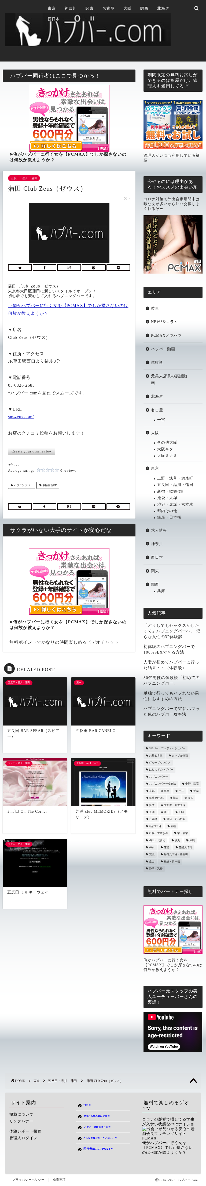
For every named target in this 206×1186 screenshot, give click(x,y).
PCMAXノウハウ (166, 335)
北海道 (163, 8)
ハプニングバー (23, 485)
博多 (175, 798)
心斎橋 (153, 819)
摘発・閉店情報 (176, 819)
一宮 (161, 420)
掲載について (21, 1114)
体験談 (157, 362)
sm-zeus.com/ (21, 416)
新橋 (173, 826)
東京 (52, 8)
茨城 (151, 854)
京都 (151, 790)
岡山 (166, 812)
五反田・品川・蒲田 (24, 178)
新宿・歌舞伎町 (171, 491)
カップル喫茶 (180, 755)
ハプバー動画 (163, 349)
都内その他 (167, 511)
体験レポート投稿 (25, 1131)
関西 (144, 8)
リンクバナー (21, 1121)
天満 (151, 812)
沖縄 (192, 840)
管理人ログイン (23, 1138)
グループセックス (160, 762)
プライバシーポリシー (28, 1179)
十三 (181, 790)
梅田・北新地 (157, 840)
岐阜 (155, 308)
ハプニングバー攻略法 (162, 783)
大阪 (127, 8)
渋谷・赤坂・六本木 (175, 504)
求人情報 (159, 530)
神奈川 (71, 8)
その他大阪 (167, 442)
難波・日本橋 (172, 861)
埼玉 (190, 798)
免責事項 (59, 1179)
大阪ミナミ (167, 456)
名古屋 (108, 8)
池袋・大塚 (167, 498)
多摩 (151, 805)
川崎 (181, 812)
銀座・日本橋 (169, 517)
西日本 (54, 19)
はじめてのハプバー (161, 769)
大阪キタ (165, 449)
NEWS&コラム (164, 322)
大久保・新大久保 (174, 805)
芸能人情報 (185, 847)
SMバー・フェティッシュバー (167, 748)
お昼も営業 (156, 755)
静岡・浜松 (156, 868)
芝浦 (166, 847)
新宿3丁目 (155, 826)
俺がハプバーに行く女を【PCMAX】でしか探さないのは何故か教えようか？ (173, 965)
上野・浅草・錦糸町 (175, 478)
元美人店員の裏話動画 (169, 379)
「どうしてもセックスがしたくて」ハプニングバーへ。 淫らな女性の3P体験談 (172, 631)
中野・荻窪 (192, 783)
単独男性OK (49, 485)
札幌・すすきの (158, 833)
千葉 (196, 790)
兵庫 (161, 591)
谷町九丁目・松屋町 (176, 854)
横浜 (177, 840)
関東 (90, 8)
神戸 (151, 847)
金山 (151, 861)
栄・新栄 (182, 833)
